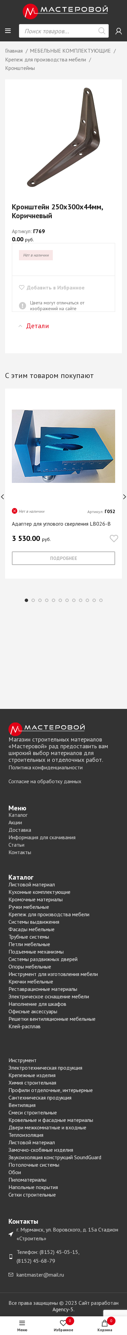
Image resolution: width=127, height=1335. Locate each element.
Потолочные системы (33, 1165)
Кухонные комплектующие (39, 892)
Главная (14, 50)
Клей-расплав (24, 1026)
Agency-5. (63, 1309)
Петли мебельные (29, 944)
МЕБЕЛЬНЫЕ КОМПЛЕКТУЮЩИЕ (71, 50)
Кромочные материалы (35, 899)
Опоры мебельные (29, 966)
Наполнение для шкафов (37, 1004)
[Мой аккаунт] (118, 31)
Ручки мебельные (28, 907)
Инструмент (22, 1060)
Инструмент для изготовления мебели (53, 974)
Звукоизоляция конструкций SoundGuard (54, 1157)
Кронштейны (20, 67)
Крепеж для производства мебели (46, 59)
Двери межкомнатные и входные (47, 1127)
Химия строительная (32, 1082)
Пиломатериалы (27, 1180)
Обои (14, 1172)
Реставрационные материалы (42, 989)
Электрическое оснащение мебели (48, 996)
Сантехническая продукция (39, 1097)
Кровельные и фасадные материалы (50, 1120)
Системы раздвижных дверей (43, 959)
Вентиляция (22, 1105)
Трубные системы (28, 937)
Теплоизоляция (25, 1135)
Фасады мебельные (31, 929)
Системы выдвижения (33, 922)
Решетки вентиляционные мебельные (52, 1019)
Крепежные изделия (32, 1075)
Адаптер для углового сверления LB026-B (61, 523)
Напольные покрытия (33, 1187)
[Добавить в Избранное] (114, 539)
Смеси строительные (32, 1112)
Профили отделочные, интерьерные (50, 1090)
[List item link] (63, 767)
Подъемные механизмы (36, 951)
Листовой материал (31, 884)
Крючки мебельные (30, 981)
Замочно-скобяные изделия (40, 1150)
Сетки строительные (32, 1194)
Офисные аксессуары (32, 1011)
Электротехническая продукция (45, 1068)
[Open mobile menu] (8, 31)
